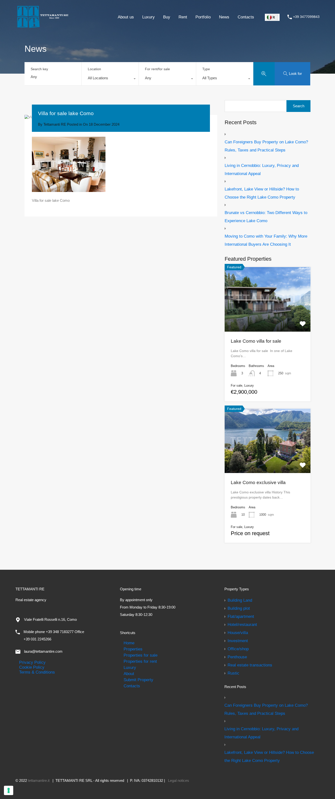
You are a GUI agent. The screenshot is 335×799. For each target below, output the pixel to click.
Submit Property (138, 679)
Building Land (240, 600)
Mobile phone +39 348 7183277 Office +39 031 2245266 (54, 635)
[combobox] (110, 79)
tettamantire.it (39, 780)
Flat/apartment (241, 616)
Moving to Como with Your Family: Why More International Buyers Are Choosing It (266, 240)
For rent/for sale (157, 69)
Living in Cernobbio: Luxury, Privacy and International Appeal (262, 169)
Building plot (239, 608)
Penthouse (237, 657)
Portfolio (203, 17)
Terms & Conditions (37, 672)
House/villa (238, 632)
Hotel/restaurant (242, 624)
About (129, 673)
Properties (133, 649)
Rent (183, 17)
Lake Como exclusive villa (258, 482)
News (224, 17)
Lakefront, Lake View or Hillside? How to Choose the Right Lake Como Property (262, 193)
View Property (267, 319)
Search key (39, 69)
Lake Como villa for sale (256, 341)
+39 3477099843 (306, 17)
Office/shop (238, 649)
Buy (166, 17)
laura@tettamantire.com (43, 651)
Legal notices (178, 780)
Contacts (246, 17)
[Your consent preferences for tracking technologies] (8, 790)
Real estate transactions (250, 665)
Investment (238, 640)
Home (129, 643)
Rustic (233, 673)
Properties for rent (140, 661)
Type (206, 69)
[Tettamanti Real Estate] (42, 26)
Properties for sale (140, 655)
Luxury (148, 17)
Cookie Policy (31, 667)
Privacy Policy (32, 662)
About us (126, 17)
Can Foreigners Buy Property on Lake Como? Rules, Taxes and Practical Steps (266, 146)
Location (94, 69)
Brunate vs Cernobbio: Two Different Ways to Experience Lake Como (266, 216)
